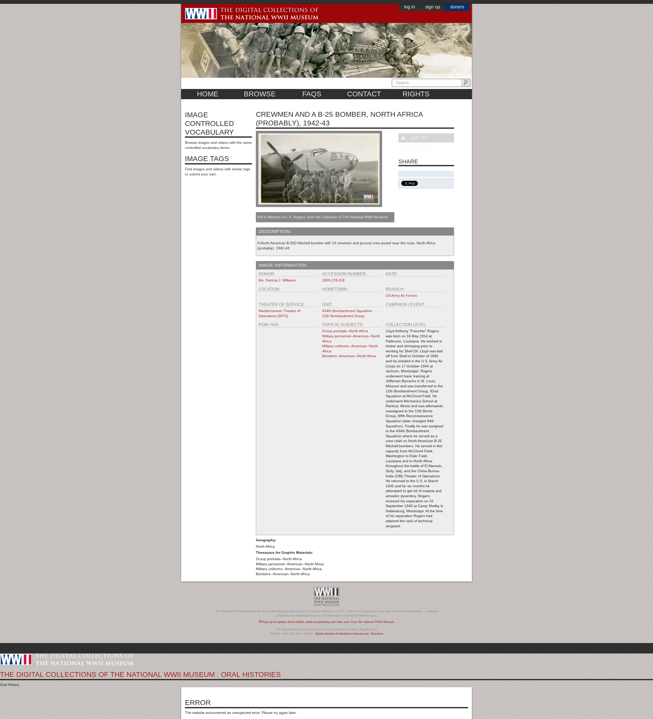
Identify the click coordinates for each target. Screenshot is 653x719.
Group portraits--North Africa (345, 331)
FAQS (311, 94)
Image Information (283, 265)
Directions (377, 633)
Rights (416, 94)
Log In (409, 6)
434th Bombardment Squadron (347, 311)
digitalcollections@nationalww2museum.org (342, 633)
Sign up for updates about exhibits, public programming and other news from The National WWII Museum (328, 622)
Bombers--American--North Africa (349, 356)
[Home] (67, 659)
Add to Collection (416, 138)
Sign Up (432, 6)
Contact (364, 94)
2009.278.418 (333, 280)
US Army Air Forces (401, 295)
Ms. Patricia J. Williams (277, 280)
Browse (260, 94)
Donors (457, 6)
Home (207, 94)
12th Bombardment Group (343, 316)
